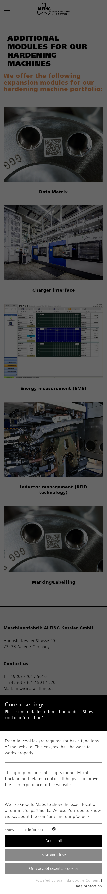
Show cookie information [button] (27, 830)
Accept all (53, 840)
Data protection (88, 886)
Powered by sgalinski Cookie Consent (68, 880)
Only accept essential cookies (53, 868)
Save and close (53, 854)
